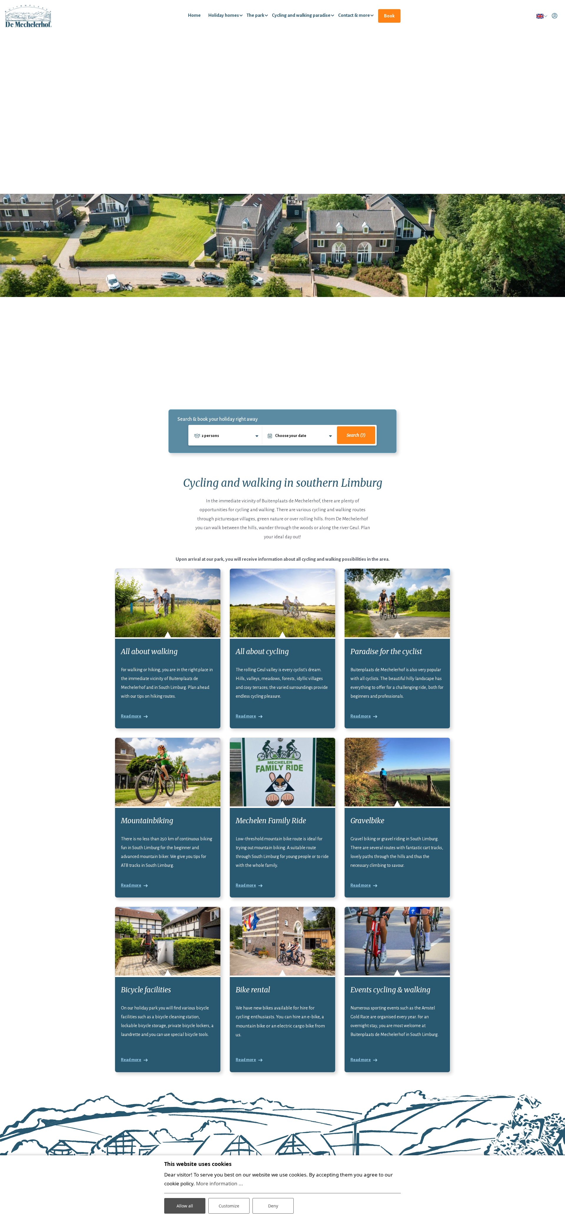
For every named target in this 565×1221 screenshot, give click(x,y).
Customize (229, 1206)
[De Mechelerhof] (28, 15)
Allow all (185, 1206)
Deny (273, 1206)
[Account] (554, 16)
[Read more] (167, 603)
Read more (131, 716)
